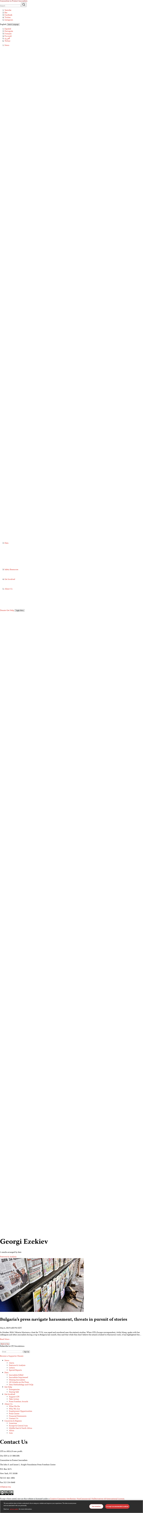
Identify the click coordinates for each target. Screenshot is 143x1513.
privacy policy (14, 1509)
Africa (11, 1430)
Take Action (14, 1399)
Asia (11, 1433)
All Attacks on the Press (19, 1382)
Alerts (11, 1363)
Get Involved (9, 1394)
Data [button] (6, 543)
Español (7, 29)
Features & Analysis (8, 1256)
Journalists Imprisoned (18, 1377)
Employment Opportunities (20, 1411)
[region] (71, 1506)
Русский (8, 36)
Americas (13, 1423)
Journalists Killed (16, 1375)
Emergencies (14, 1389)
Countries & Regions (13, 1421)
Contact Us (13, 1418)
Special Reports (15, 1370)
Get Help (10, 610)
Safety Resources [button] (11, 569)
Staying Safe (14, 1392)
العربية (7, 38)
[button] (13, 24)
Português (8, 31)
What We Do (14, 1406)
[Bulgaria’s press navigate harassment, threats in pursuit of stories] (42, 1311)
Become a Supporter (8, 1356)
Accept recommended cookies (117, 1506)
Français (8, 33)
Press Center (14, 1413)
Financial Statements (17, 1416)
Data (6, 1372)
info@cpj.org (5, 1487)
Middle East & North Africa (20, 1428)
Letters (12, 1368)
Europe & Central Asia (18, 1426)
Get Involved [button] (9, 579)
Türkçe (7, 41)
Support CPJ (14, 1397)
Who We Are (14, 1409)
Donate (3, 610)
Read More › (5, 1339)
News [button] (6, 45)
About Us (8, 1404)
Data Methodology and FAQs (21, 1384)
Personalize (96, 1506)
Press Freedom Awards (18, 1401)
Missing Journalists (17, 1380)
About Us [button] (8, 589)
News (6, 1360)
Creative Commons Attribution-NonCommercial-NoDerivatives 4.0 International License (87, 1499)
